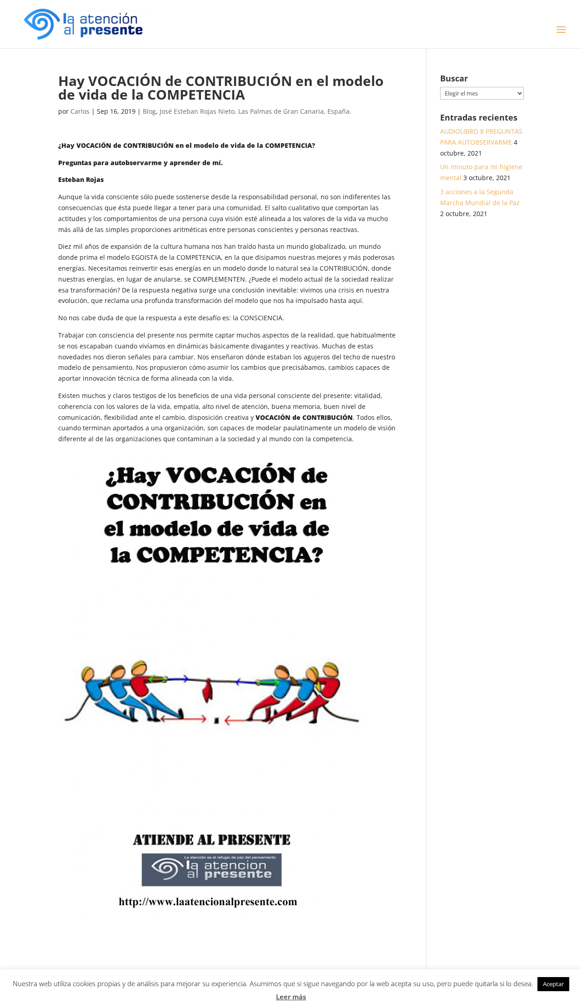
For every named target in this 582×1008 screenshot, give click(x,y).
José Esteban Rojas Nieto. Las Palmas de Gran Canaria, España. (255, 111)
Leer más (291, 996)
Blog (149, 111)
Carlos (80, 111)
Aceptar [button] (553, 984)
